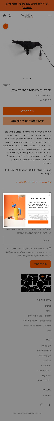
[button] (38, 221)
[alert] (27, 210)
